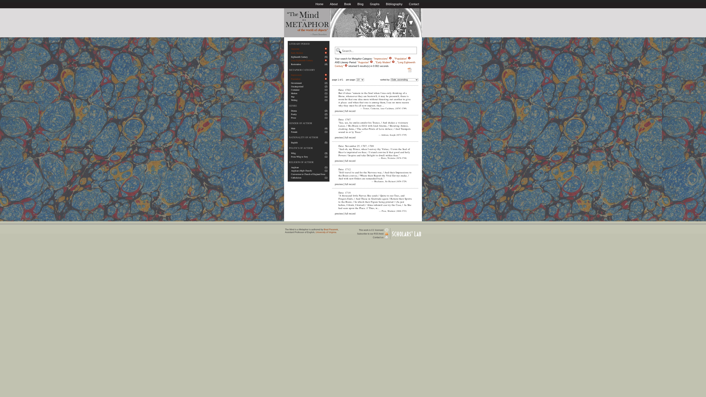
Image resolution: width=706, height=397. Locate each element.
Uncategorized (297, 86)
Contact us (378, 237)
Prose (293, 117)
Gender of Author (300, 123)
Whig (293, 153)
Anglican (295, 167)
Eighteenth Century (299, 57)
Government (296, 83)
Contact (414, 4)
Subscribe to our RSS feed (370, 234)
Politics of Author (301, 148)
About (334, 4)
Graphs (374, 4)
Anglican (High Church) (301, 170)
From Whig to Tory (299, 156)
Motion (294, 93)
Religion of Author (301, 162)
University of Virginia (326, 232)
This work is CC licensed (371, 230)
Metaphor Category (302, 69)
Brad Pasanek (331, 229)
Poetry (294, 114)
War (293, 96)
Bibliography (394, 4)
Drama (294, 110)
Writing (294, 100)
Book (347, 4)
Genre (293, 105)
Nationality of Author (303, 137)
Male (293, 128)
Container (295, 89)
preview (339, 111)
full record (350, 111)
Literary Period (299, 43)
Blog (360, 4)
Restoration (296, 64)
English (294, 142)
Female (294, 131)
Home (319, 4)
